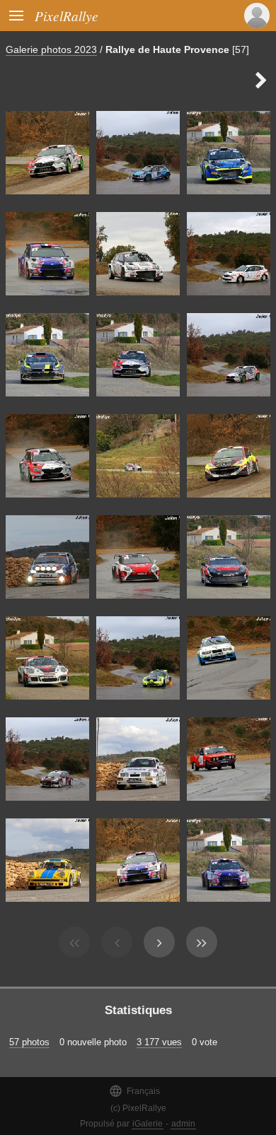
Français (134, 1091)
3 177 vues (159, 1042)
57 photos (29, 1042)
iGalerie (147, 1123)
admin (183, 1123)
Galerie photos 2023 (51, 49)
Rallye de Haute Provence (167, 49)
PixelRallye (66, 15)
